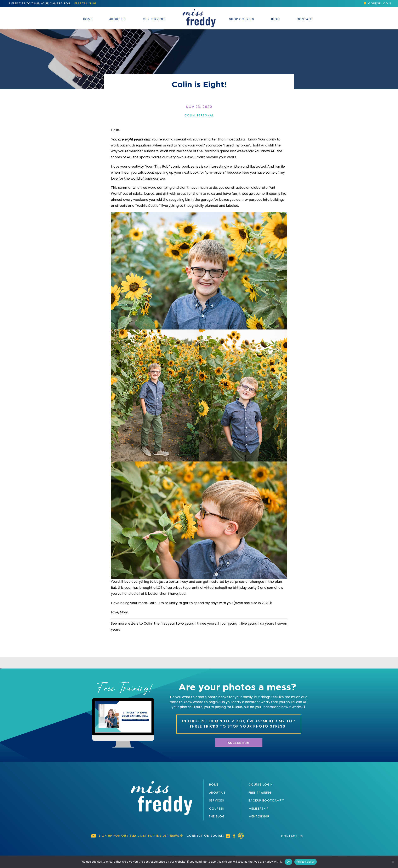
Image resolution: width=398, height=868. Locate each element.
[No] (393, 862)
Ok (288, 861)
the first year (164, 623)
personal (205, 115)
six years (267, 623)
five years (249, 623)
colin (189, 115)
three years (206, 623)
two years (186, 623)
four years (228, 623)
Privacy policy (305, 861)
